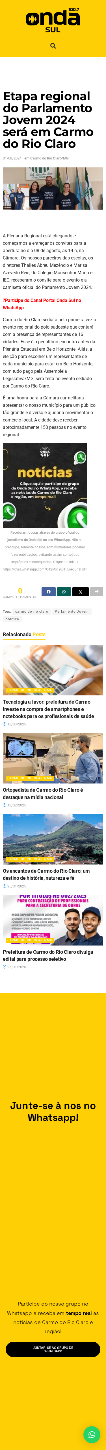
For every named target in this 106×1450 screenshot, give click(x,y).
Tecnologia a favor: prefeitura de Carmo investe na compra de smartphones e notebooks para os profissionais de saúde (48, 709)
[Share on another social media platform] (96, 591)
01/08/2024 (12, 158)
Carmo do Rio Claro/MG (49, 158)
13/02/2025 (16, 805)
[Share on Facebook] (49, 591)
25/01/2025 (16, 886)
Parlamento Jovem (72, 612)
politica (12, 619)
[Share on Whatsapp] (64, 591)
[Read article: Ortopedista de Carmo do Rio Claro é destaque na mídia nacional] (53, 758)
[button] (53, 46)
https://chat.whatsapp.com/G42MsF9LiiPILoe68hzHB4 (45, 569)
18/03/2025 (16, 724)
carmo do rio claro (31, 612)
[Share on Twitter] (80, 591)
